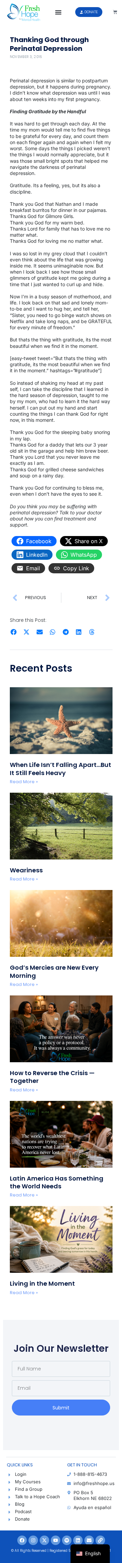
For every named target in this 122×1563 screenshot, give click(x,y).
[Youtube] (55, 1540)
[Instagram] (33, 1540)
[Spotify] (67, 1540)
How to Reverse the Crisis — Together (52, 1077)
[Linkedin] (78, 1540)
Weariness (27, 870)
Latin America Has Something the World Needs (56, 1182)
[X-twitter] (44, 1540)
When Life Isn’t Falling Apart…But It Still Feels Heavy (60, 768)
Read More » (24, 781)
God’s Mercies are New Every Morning (54, 971)
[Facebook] (22, 1540)
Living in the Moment (42, 1283)
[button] (58, 12)
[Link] (100, 1540)
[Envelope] (89, 1540)
